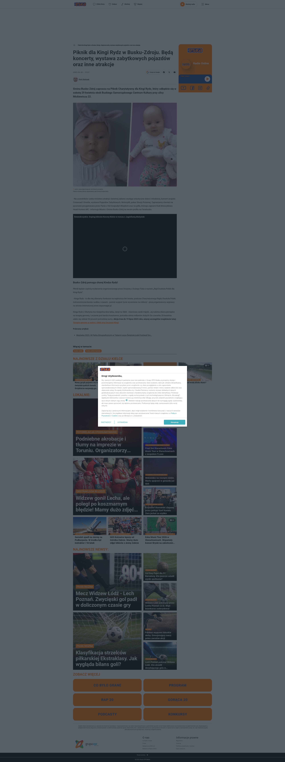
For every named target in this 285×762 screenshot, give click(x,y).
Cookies (115, 416)
